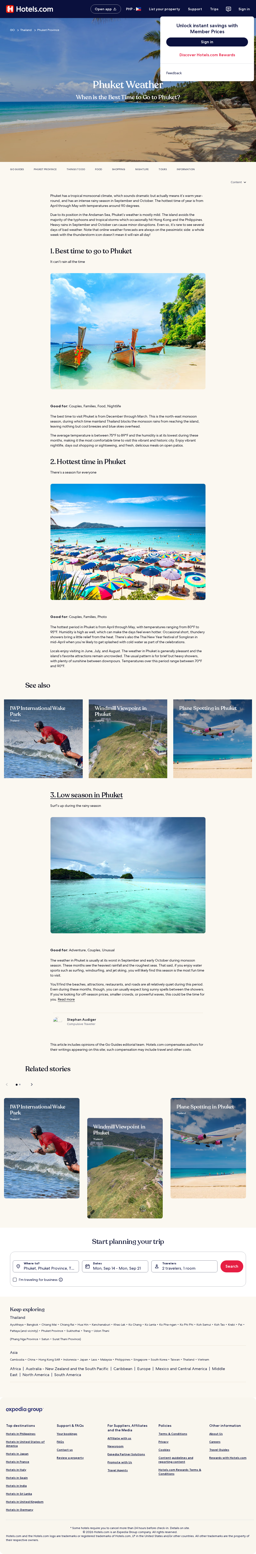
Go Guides (17, 169)
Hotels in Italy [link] (16, 1470)
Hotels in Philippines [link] (21, 1434)
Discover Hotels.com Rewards (207, 54)
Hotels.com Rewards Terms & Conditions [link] (179, 1472)
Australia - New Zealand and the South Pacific (67, 1368)
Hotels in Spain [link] (17, 1478)
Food (98, 169)
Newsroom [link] (116, 1446)
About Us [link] (216, 1434)
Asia (14, 1352)
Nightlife (141, 169)
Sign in (244, 9)
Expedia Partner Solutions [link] (126, 1454)
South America (67, 1374)
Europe (143, 1368)
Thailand (26, 30)
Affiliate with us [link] (119, 1438)
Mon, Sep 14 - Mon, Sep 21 (117, 1268)
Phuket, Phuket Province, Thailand (51, 1268)
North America (35, 1374)
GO (12, 30)
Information (186, 169)
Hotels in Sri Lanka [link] (19, 1494)
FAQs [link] (60, 1442)
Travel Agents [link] (118, 1470)
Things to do (75, 169)
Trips (214, 9)
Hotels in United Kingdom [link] (25, 1502)
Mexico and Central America (181, 1368)
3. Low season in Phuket (86, 795)
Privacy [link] (163, 1442)
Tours (162, 169)
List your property (164, 9)
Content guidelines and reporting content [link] (175, 1460)
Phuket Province (48, 30)
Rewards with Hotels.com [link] (227, 1458)
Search (232, 1266)
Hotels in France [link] (17, 1462)
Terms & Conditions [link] (172, 1434)
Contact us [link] (65, 1450)
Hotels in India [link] (16, 1486)
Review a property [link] (70, 1458)
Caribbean (123, 1368)
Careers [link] (214, 1442)
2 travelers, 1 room (179, 1268)
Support (195, 9)
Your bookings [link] (67, 1434)
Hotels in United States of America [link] (25, 1444)
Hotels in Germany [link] (19, 1510)
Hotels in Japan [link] (17, 1454)
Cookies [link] (164, 1450)
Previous (7, 1084)
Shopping (118, 169)
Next (29, 1084)
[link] (207, 73)
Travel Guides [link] (219, 1450)
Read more (66, 999)
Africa (15, 1368)
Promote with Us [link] (120, 1462)
